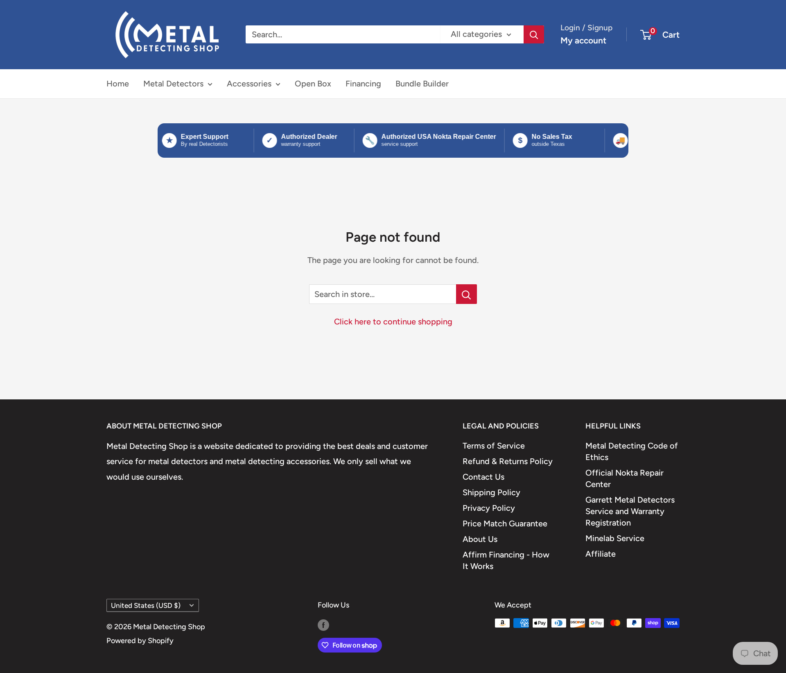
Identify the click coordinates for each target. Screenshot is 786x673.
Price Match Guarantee (505, 523)
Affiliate (600, 554)
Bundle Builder (422, 83)
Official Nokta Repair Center (624, 478)
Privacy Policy (489, 508)
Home (117, 83)
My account (583, 40)
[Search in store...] (466, 294)
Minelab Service (614, 538)
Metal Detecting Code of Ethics (631, 451)
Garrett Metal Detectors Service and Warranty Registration (630, 511)
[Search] (534, 34)
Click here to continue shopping (393, 321)
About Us (480, 539)
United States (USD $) (146, 605)
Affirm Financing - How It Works (506, 560)
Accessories (249, 83)
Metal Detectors (173, 83)
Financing (363, 83)
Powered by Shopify (140, 640)
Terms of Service (494, 446)
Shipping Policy (491, 492)
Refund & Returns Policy (508, 461)
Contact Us (483, 477)
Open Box (313, 83)
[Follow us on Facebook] (323, 625)
